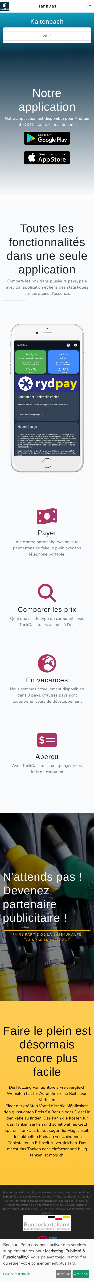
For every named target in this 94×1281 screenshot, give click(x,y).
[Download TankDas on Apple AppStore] (47, 157)
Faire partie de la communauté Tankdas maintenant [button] (47, 937)
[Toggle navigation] (90, 6)
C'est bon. (81, 1274)
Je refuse (63, 1274)
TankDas (46, 6)
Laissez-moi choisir (16, 1274)
